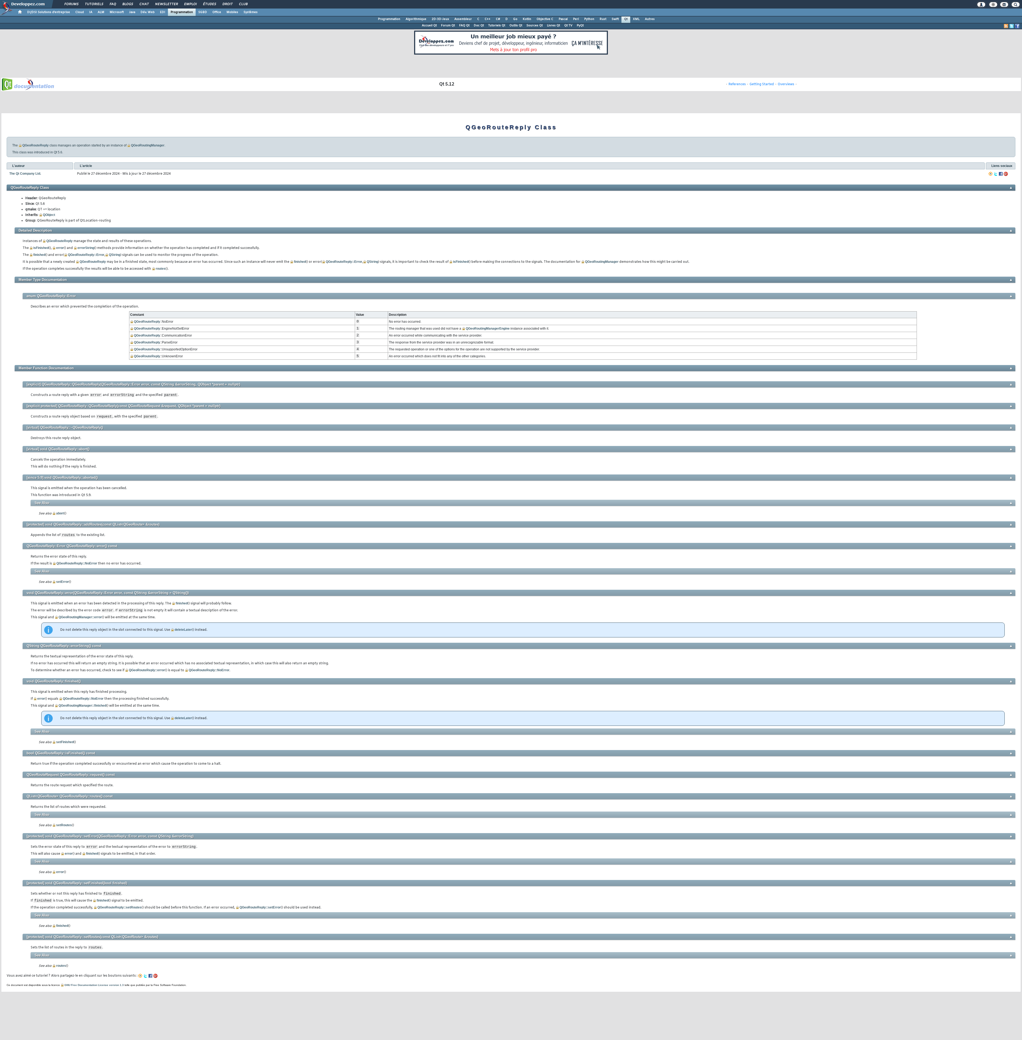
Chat (144, 4)
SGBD (202, 12)
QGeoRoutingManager (147, 145)
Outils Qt (515, 25)
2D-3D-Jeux (440, 19)
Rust (603, 19)
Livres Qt (553, 25)
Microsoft (117, 12)
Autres (650, 19)
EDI (162, 12)
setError (62, 582)
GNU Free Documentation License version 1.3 (94, 985)
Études (209, 4)
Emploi (190, 4)
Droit (227, 4)
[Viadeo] (990, 174)
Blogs (127, 4)
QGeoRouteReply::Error (86, 255)
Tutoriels (94, 4)
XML (636, 19)
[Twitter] (996, 174)
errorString (85, 248)
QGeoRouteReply (35, 145)
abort (60, 513)
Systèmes (251, 12)
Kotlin (527, 19)
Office (216, 12)
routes (161, 269)
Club (243, 4)
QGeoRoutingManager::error (80, 617)
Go (515, 19)
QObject (49, 215)
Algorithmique (416, 19)
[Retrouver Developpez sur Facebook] (1017, 26)
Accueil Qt (429, 25)
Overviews (786, 84)
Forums (71, 4)
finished (39, 255)
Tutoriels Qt (496, 25)
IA (90, 12)
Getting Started (761, 84)
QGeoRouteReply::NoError (76, 563)
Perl (576, 19)
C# (498, 19)
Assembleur (463, 19)
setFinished (65, 742)
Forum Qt (448, 25)
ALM (101, 12)
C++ (488, 19)
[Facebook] (1001, 174)
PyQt (580, 25)
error (60, 248)
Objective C (545, 19)
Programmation (182, 12)
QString (114, 255)
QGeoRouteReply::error (147, 670)
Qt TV (568, 25)
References (737, 84)
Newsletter (166, 4)
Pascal (563, 19)
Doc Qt (479, 25)
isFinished (41, 248)
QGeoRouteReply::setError (260, 907)
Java (132, 12)
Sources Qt (534, 25)
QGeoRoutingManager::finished (82, 705)
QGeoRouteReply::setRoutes (119, 907)
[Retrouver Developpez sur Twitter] (1011, 26)
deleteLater (183, 630)
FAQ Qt (464, 25)
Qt (626, 19)
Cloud (79, 12)
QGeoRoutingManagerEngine (488, 328)
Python (589, 19)
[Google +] (1006, 174)
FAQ (112, 4)
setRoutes (64, 825)
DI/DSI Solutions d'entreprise (48, 12)
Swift (615, 19)
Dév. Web (148, 12)
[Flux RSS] (1006, 26)
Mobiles (232, 12)
